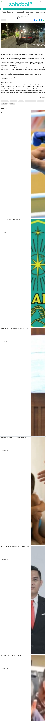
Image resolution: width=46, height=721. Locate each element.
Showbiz (25, 9)
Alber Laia (24, 17)
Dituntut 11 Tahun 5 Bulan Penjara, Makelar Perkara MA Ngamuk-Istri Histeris (15, 546)
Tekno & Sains (21, 9)
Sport (7, 9)
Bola (13, 9)
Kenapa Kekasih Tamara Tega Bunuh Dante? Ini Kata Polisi (11, 655)
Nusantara (34, 9)
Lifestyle (10, 9)
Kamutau (29, 9)
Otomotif (16, 9)
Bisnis (5, 9)
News (2, 9)
